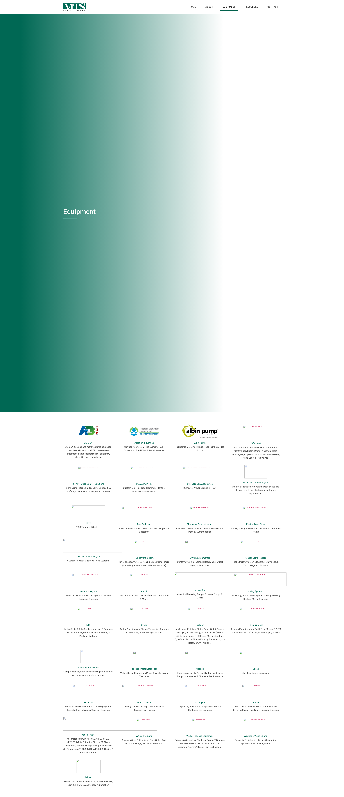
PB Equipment (256, 625)
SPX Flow (88, 702)
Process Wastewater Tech (144, 668)
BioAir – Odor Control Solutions (88, 484)
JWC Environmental (200, 557)
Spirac (255, 668)
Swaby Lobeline (144, 702)
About (209, 7)
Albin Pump (200, 442)
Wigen (88, 777)
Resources (251, 7)
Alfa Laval (256, 443)
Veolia (255, 702)
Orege (144, 625)
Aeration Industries (144, 442)
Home (193, 7)
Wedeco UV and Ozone (255, 736)
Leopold (144, 591)
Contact (272, 7)
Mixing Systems (256, 591)
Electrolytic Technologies (255, 482)
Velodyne (200, 702)
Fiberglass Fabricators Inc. (200, 524)
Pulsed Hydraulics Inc (88, 667)
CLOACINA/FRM (144, 484)
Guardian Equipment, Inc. (88, 556)
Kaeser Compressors (255, 557)
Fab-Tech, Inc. (144, 524)
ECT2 (88, 523)
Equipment (229, 7)
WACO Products (144, 736)
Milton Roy (200, 590)
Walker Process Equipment (199, 736)
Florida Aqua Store (255, 524)
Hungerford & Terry (144, 557)
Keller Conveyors (88, 591)
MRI (88, 625)
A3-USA (88, 442)
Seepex (200, 668)
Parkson (200, 625)
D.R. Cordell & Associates (200, 484)
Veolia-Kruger (88, 734)
